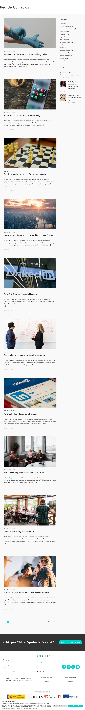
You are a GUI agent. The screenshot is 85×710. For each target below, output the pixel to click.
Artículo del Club (64, 23)
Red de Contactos (9, 51)
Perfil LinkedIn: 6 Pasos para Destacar (20, 414)
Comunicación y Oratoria (67, 29)
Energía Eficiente (64, 39)
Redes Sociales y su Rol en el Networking (22, 115)
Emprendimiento (64, 37)
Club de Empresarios (65, 26)
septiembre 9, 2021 (8, 369)
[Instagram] (73, 667)
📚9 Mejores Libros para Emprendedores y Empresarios (74, 97)
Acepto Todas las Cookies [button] (75, 706)
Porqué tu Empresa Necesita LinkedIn (20, 294)
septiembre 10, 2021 (9, 130)
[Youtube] (78, 667)
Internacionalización (65, 50)
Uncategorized (64, 58)
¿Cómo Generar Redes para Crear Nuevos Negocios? (27, 592)
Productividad (63, 53)
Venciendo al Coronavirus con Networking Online (25, 54)
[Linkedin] (64, 667)
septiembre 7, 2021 (8, 428)
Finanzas (62, 47)
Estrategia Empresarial (66, 42)
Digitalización (63, 34)
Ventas (61, 61)
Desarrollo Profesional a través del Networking (24, 355)
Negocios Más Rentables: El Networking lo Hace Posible (28, 235)
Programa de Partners (46, 677)
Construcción (63, 31)
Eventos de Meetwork (65, 45)
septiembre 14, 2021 (9, 71)
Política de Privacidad (70, 677)
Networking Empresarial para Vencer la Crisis (24, 472)
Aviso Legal (70, 681)
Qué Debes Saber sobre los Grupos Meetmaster (25, 174)
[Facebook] (68, 667)
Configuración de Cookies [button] (60, 706)
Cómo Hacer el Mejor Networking (19, 531)
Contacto (47, 681)
